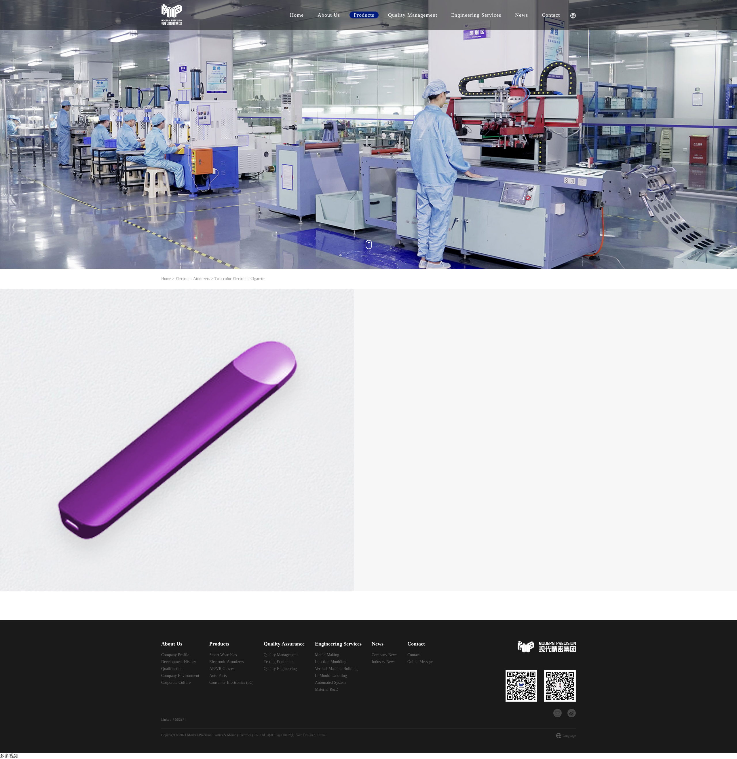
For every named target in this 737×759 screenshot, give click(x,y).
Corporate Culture (176, 682)
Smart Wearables (223, 655)
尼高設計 (179, 720)
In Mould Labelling (331, 675)
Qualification (172, 669)
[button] (347, 440)
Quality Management (412, 15)
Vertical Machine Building (336, 669)
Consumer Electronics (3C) (231, 682)
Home (297, 15)
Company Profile (175, 655)
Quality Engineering (280, 669)
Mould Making (327, 655)
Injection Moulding (330, 662)
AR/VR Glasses (221, 669)
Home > (168, 279)
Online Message (420, 662)
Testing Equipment (279, 662)
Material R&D (326, 689)
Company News (384, 655)
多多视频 (9, 755)
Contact (551, 15)
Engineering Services (476, 15)
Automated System (330, 682)
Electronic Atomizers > (195, 279)
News (521, 15)
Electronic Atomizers (226, 662)
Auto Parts (218, 675)
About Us (329, 15)
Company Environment (180, 675)
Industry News (383, 662)
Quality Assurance (284, 644)
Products (364, 15)
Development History (178, 662)
